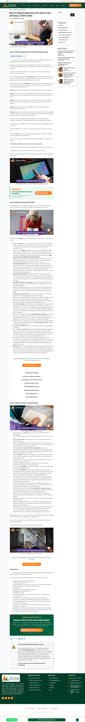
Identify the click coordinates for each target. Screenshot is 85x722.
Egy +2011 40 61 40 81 (75, 678)
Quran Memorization (63, 35)
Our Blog (52, 687)
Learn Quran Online (18, 358)
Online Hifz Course (34, 682)
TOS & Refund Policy (55, 680)
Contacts (62, 5)
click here (37, 257)
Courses (44, 5)
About (29, 5)
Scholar (23, 250)
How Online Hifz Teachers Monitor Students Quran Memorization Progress (66, 52)
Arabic (60, 25)
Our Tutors (36, 5)
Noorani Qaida (61, 30)
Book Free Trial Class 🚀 (43, 193)
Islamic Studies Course (35, 690)
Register (52, 685)
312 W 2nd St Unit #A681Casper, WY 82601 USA (75, 691)
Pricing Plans (53, 682)
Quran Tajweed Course (35, 685)
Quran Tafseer (62, 39)
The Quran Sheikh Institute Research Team (30, 644)
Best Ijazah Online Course (32, 383)
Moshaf (25, 442)
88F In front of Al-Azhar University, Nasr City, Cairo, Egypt (76, 686)
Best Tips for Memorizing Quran (31, 376)
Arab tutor (43, 557)
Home (24, 5)
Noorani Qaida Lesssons (64, 32)
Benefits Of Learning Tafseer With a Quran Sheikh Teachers (68, 81)
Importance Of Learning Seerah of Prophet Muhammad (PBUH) (69, 74)
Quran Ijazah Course (34, 687)
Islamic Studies (62, 27)
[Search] (72, 14)
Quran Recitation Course (35, 680)
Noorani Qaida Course (34, 678)
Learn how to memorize (19, 263)
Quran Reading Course (24, 557)
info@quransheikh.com (76, 682)
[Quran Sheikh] (9, 5)
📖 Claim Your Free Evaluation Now (31, 630)
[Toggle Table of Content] (24, 56)
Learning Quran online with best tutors (31, 379)
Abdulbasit (50, 329)
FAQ (51, 690)
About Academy (54, 678)
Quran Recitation (21, 9)
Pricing (51, 5)
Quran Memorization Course (31, 390)
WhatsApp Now (74, 680)
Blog (57, 5)
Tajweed (23, 255)
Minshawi (43, 329)
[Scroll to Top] (77, 719)
